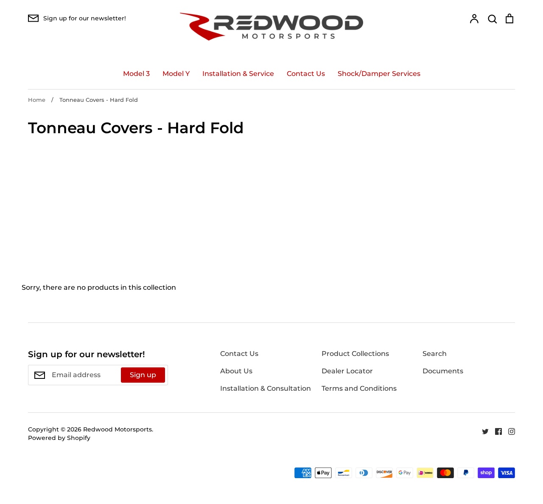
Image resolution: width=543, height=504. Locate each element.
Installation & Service (238, 74)
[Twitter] (482, 431)
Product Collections (355, 354)
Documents (443, 371)
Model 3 (136, 74)
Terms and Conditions (359, 388)
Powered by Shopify (59, 437)
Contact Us (306, 74)
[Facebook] (495, 431)
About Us (236, 371)
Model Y (176, 74)
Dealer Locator (347, 371)
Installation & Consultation (265, 388)
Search (435, 354)
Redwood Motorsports (117, 429)
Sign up (143, 375)
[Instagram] (508, 431)
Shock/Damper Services (379, 74)
